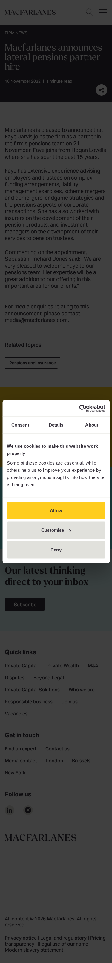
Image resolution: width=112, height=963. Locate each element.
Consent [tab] (20, 424)
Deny (55, 549)
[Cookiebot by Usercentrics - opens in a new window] (79, 408)
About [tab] (91, 424)
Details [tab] (56, 424)
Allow (56, 510)
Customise (52, 530)
